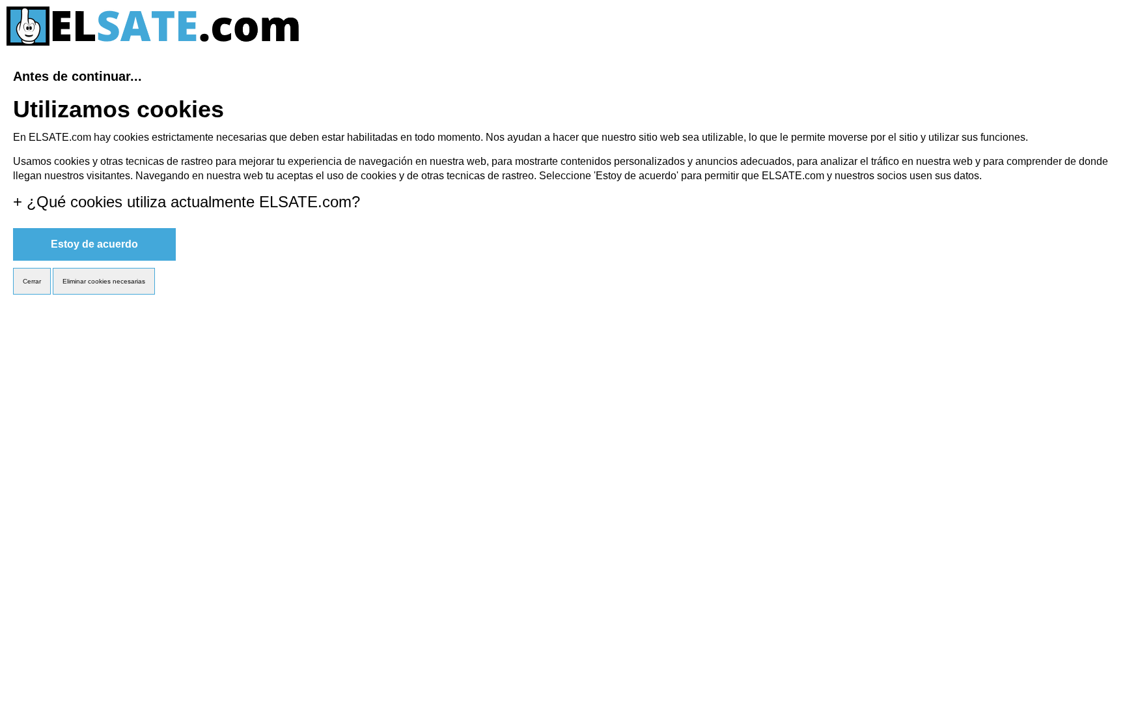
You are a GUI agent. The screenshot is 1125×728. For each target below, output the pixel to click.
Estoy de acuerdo (94, 244)
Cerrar (32, 281)
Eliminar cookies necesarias (103, 281)
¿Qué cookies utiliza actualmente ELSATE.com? (186, 202)
